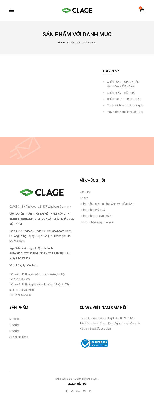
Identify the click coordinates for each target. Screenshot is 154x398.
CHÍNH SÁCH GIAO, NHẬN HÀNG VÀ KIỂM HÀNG (123, 84)
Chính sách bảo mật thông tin (125, 105)
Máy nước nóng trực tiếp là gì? (125, 112)
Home (61, 42)
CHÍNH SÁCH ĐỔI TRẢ (121, 92)
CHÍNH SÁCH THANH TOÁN (124, 99)
